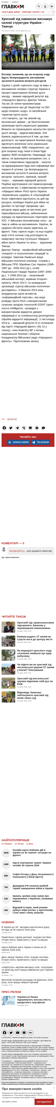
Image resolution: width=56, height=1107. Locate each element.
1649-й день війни (11, 12)
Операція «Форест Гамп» (34, 12)
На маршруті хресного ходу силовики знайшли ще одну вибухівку (34, 653)
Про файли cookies (9, 1102)
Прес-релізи (11, 992)
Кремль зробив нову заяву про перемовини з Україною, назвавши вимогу (33, 898)
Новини (8, 922)
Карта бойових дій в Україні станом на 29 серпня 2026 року (24, 948)
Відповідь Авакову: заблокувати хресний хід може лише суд (32, 695)
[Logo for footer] (13, 1026)
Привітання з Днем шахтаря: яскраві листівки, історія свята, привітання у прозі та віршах (27, 938)
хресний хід (12, 419)
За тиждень (7, 844)
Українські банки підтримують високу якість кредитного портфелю (34, 1000)
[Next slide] (53, 12)
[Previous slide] (49, 12)
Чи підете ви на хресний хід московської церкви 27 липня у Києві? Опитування (35, 667)
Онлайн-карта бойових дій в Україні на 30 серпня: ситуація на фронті (32, 853)
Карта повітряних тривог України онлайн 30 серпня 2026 (32, 864)
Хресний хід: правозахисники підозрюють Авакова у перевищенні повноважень (35, 625)
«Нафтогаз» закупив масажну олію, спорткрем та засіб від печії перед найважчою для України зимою (27, 970)
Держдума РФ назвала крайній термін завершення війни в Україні (33, 887)
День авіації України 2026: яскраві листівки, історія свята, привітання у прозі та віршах (25, 958)
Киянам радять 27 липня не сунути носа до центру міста (34, 638)
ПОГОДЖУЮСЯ (44, 1102)
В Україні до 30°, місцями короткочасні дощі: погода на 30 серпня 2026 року (26, 928)
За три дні (19, 844)
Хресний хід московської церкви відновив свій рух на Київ (35, 681)
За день (29, 844)
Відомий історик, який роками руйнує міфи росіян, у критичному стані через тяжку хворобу (33, 910)
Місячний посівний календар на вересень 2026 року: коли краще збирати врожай (27, 981)
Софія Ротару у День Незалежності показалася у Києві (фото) (33, 875)
